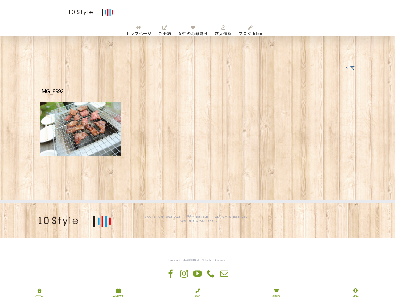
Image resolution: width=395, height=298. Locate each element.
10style (202, 216)
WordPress (208, 221)
